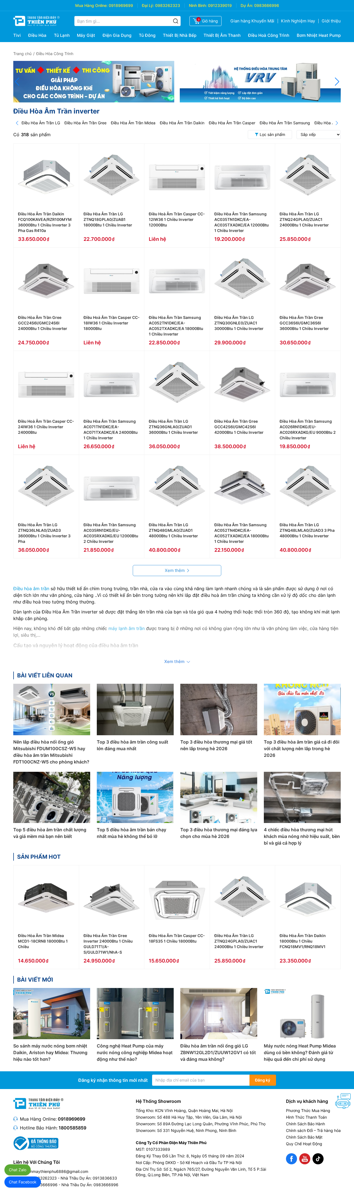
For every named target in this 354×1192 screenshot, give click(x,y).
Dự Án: (247, 5)
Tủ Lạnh (62, 35)
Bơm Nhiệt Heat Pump (319, 35)
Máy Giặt (86, 35)
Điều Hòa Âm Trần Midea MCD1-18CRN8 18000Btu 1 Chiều (43, 941)
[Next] (337, 123)
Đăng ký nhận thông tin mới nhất (113, 1080)
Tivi (17, 35)
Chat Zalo (17, 1169)
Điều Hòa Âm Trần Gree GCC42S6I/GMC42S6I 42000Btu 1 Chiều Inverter (239, 427)
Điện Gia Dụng (117, 35)
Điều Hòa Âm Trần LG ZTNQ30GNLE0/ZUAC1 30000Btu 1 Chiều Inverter (239, 323)
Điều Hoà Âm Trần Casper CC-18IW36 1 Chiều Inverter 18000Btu (112, 323)
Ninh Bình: (198, 5)
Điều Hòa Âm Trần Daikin (182, 122)
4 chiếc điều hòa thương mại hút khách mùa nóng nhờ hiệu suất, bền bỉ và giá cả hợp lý (302, 836)
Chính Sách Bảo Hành (305, 1123)
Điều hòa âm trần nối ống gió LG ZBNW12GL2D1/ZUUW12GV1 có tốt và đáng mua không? (218, 1052)
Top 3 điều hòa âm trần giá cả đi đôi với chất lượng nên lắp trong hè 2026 (301, 748)
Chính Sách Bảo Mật (304, 1137)
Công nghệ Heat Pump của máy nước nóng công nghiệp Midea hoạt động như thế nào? (135, 1052)
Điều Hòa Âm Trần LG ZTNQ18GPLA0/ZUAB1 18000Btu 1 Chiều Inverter (108, 219)
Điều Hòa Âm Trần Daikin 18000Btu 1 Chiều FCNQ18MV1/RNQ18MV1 (303, 941)
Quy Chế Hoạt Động (304, 1143)
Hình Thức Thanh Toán (306, 1117)
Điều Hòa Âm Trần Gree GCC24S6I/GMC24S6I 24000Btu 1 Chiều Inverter (42, 323)
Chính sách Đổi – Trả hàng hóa (313, 1130)
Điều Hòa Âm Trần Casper (232, 122)
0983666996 (266, 5)
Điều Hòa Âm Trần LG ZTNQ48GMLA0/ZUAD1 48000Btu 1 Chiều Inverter (173, 530)
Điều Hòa (37, 35)
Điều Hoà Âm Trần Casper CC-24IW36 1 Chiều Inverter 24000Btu (46, 427)
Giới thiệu (331, 21)
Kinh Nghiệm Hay (298, 21)
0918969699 (121, 5)
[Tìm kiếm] (176, 21)
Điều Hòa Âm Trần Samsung (285, 122)
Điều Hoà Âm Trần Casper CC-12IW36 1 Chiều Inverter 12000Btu (177, 219)
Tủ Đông (147, 35)
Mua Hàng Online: (91, 5)
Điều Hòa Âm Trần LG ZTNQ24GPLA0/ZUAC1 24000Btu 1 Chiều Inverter (304, 219)
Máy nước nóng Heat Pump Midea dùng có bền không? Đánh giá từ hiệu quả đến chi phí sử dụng (300, 1052)
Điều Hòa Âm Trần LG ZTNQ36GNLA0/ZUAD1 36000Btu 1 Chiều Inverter (173, 427)
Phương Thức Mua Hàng (308, 1110)
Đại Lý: (148, 5)
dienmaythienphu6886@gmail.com (56, 1171)
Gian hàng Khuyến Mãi (252, 21)
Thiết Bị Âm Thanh (222, 35)
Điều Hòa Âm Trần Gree (85, 122)
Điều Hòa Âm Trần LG (41, 122)
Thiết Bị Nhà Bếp (179, 35)
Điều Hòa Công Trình (54, 53)
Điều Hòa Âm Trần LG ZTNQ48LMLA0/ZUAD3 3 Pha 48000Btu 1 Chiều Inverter (307, 530)
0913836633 (105, 1178)
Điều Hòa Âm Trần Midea (133, 122)
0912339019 (220, 5)
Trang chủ (22, 53)
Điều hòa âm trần (31, 588)
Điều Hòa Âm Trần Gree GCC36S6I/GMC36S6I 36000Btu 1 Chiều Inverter (304, 323)
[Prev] (17, 123)
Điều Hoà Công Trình (268, 35)
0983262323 (167, 5)
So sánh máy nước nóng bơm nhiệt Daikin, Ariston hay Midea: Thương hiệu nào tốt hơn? (50, 1052)
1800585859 (72, 1128)
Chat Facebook (23, 1182)
